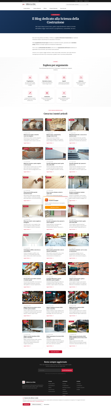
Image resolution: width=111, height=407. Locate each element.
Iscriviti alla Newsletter (67, 370)
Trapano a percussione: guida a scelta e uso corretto (77, 279)
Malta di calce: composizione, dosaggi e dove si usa (53, 135)
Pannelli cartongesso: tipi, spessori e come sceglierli (55, 221)
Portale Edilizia (27, 8)
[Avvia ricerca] (87, 4)
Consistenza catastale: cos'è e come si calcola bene (78, 250)
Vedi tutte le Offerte (55, 207)
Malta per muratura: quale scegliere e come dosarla (32, 164)
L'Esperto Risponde (53, 8)
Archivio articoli (51, 391)
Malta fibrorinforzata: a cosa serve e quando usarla (78, 135)
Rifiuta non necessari (36, 404)
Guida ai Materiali (37, 8)
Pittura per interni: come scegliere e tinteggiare (32, 221)
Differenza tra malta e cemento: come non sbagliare (31, 135)
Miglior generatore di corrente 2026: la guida (55, 337)
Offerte (45, 8)
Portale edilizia (51, 383)
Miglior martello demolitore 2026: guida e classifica (32, 337)
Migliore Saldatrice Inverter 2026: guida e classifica (54, 308)
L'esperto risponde (80, 387)
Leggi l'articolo (27, 142)
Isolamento (65, 391)
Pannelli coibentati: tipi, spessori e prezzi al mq (77, 164)
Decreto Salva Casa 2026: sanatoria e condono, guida (32, 279)
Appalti (64, 395)
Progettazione (65, 385)
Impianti (64, 389)
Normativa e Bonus (66, 387)
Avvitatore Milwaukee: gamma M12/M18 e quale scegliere (53, 279)
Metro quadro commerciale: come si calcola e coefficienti (55, 250)
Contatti (76, 1)
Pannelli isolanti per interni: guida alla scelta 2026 (77, 221)
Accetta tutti (26, 404)
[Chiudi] (66, 198)
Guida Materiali (51, 385)
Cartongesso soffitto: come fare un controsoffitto (32, 250)
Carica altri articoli (55, 351)
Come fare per (63, 8)
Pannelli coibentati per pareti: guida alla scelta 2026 (55, 164)
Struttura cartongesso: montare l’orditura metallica (77, 193)
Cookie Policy (32, 401)
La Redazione (86, 1)
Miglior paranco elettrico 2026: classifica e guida (76, 308)
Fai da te (64, 383)
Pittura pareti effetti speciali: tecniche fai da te (30, 193)
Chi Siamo (81, 1)
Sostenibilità (65, 393)
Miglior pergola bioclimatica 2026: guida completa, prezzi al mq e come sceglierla (78, 338)
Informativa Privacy (40, 401)
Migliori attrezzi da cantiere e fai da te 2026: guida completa (32, 308)
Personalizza (46, 404)
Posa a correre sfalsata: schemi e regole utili (54, 193)
